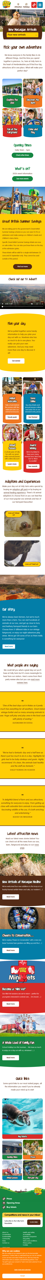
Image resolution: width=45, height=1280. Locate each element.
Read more (9, 646)
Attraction (18, 7)
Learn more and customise (22, 1270)
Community (6, 1239)
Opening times (13, 1203)
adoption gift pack (20, 489)
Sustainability (6, 1237)
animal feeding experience (15, 492)
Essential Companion (30, 1237)
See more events (22, 179)
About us (5, 1232)
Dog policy (26, 1239)
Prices (9, 1198)
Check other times (22, 155)
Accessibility (27, 1234)
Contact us (5, 1243)
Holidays (26, 7)
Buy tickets (11, 1207)
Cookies (25, 1245)
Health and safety (29, 1232)
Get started (16, 361)
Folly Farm (6, 4)
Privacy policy (27, 1243)
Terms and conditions (30, 1241)
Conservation (6, 1234)
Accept (22, 1276)
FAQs (4, 1241)
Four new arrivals (17, 34)
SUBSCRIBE (34, 1222)
